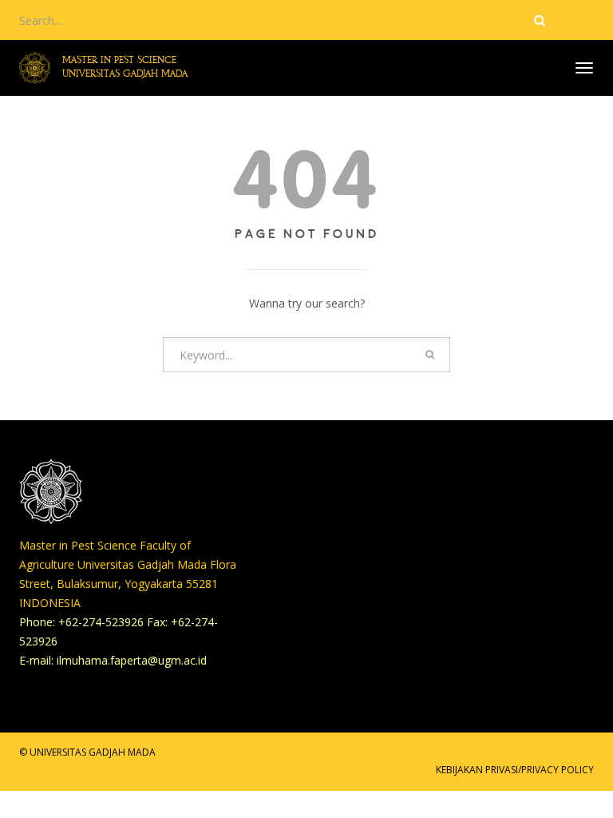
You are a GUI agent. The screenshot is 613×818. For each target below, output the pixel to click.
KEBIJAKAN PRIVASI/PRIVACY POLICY (515, 769)
